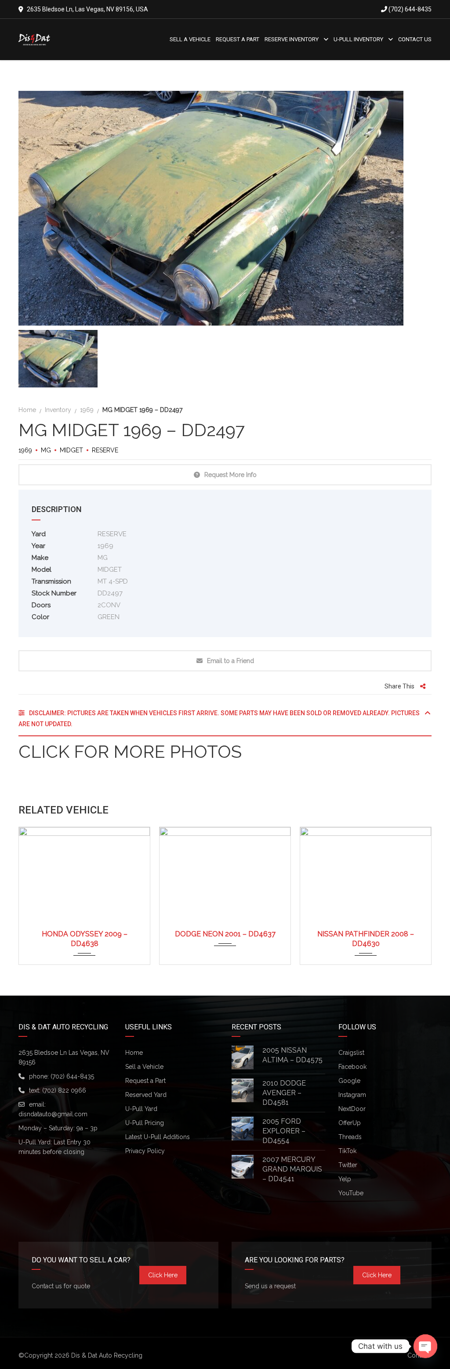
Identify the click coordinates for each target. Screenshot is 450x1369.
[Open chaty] (425, 1346)
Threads (350, 1136)
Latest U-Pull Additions (157, 1136)
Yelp (344, 1179)
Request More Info (230, 474)
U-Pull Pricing (144, 1122)
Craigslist (351, 1052)
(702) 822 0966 (64, 1090)
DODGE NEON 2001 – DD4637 (225, 934)
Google (349, 1080)
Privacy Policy (145, 1150)
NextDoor (352, 1108)
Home (134, 1052)
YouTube (350, 1193)
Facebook (352, 1066)
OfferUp (349, 1122)
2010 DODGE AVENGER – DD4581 (284, 1093)
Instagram (352, 1094)
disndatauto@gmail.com (52, 1114)
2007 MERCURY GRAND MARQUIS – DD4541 (292, 1169)
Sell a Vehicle (144, 1066)
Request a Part (145, 1080)
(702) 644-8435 (409, 9)
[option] (225, 208)
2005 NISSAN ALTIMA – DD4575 (292, 1055)
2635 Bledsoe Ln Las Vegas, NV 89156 (63, 1057)
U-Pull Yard (141, 1108)
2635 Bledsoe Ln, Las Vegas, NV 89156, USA (87, 9)
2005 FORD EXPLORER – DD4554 (283, 1131)
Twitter (347, 1164)
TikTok (347, 1150)
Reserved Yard (146, 1094)
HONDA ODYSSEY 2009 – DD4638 (84, 939)
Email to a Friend (230, 660)
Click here (163, 1275)
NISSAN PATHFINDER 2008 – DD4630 (365, 939)
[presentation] (36, 893)
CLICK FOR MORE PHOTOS (130, 751)
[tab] (225, 722)
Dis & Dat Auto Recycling (106, 1355)
